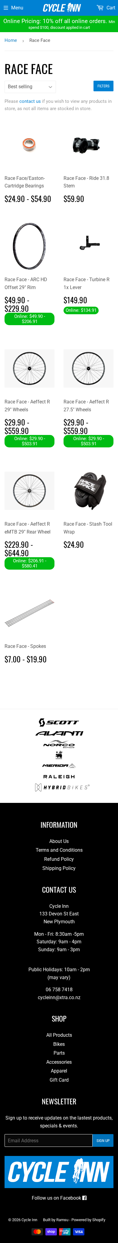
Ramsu (62, 1220)
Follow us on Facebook (57, 1198)
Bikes (59, 1044)
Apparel (59, 1071)
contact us (30, 101)
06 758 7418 (59, 989)
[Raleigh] (59, 779)
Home (11, 40)
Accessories (59, 1062)
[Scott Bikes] (58, 725)
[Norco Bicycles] (58, 747)
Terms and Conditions (59, 850)
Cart (110, 8)
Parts (59, 1053)
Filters (103, 86)
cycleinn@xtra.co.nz (59, 997)
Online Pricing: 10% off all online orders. (59, 24)
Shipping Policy (59, 868)
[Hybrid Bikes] (62, 790)
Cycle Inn (29, 1220)
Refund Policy (59, 859)
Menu (17, 8)
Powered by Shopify (88, 1220)
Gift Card (59, 1080)
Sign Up (103, 1140)
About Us (59, 841)
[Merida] (59, 768)
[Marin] (59, 757)
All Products (59, 1035)
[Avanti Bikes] (59, 736)
